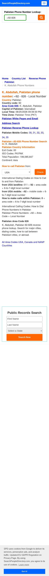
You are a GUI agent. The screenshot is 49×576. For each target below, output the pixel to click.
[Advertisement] (24, 50)
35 (7, 137)
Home (5, 78)
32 (38, 132)
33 (42, 132)
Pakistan (9, 82)
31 (34, 132)
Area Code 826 (10, 106)
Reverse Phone (37, 78)
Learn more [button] (24, 565)
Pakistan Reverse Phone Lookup (20, 127)
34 (3, 137)
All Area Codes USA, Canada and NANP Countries (23, 243)
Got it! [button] (24, 571)
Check (40, 172)
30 (30, 132)
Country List (19, 78)
